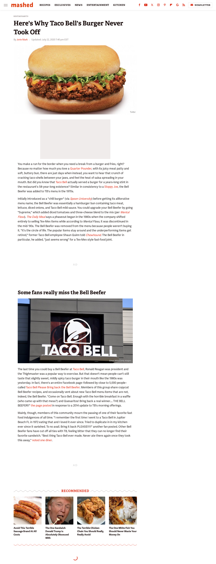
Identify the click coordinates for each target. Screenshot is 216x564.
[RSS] (184, 6)
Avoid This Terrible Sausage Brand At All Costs (25, 531)
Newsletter (202, 5)
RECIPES (45, 5)
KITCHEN (119, 5)
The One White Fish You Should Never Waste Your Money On (123, 531)
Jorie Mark (22, 39)
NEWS (79, 5)
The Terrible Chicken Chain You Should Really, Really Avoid (90, 531)
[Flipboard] (171, 6)
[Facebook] (139, 6)
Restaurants (21, 16)
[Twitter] (152, 6)
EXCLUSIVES (63, 5)
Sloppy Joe (111, 186)
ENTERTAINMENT (98, 5)
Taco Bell (61, 182)
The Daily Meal (36, 217)
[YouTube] (146, 6)
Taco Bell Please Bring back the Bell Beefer (53, 387)
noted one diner (42, 440)
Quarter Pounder (81, 168)
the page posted (41, 405)
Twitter (132, 112)
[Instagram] (158, 6)
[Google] (177, 6)
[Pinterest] (165, 6)
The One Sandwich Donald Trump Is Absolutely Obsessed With (57, 533)
